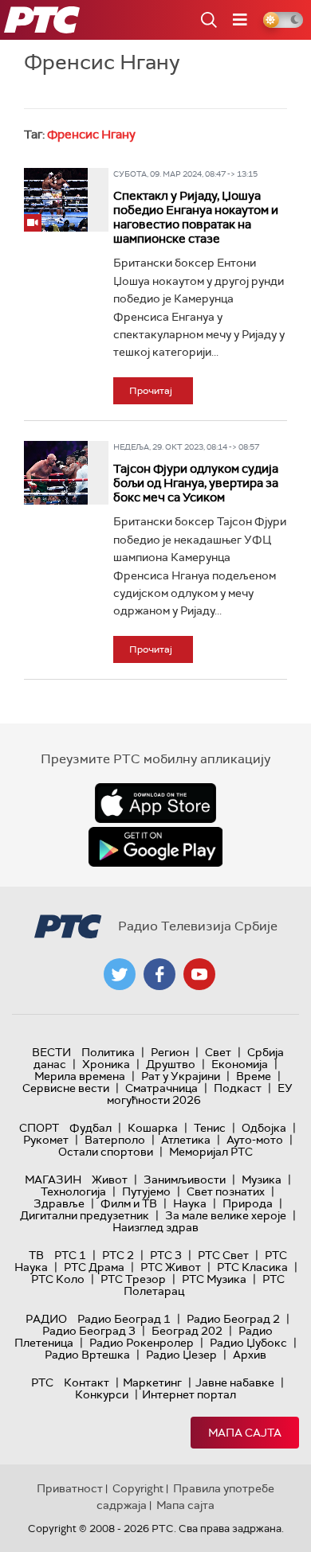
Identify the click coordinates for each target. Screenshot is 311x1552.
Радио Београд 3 (89, 1331)
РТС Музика (214, 1279)
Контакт (86, 1382)
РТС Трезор (133, 1279)
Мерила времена (79, 1076)
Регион (170, 1052)
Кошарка (153, 1128)
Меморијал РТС (211, 1152)
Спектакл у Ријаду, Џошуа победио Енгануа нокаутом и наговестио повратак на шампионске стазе (195, 217)
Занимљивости (185, 1179)
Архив (249, 1354)
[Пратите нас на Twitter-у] (120, 974)
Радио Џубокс (248, 1343)
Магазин (53, 1179)
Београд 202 (187, 1331)
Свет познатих (226, 1191)
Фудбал (90, 1128)
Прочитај (150, 390)
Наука (190, 1203)
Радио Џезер (181, 1354)
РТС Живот (170, 1267)
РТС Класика (252, 1267)
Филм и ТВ (128, 1203)
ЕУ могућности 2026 (200, 1094)
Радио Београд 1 (124, 1319)
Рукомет (46, 1140)
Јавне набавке (234, 1382)
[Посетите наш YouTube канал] (199, 974)
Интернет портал (189, 1394)
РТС (42, 1382)
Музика (261, 1179)
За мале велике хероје (225, 1215)
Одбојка (264, 1128)
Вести (51, 1052)
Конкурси (101, 1394)
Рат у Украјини (180, 1076)
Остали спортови (105, 1152)
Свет (218, 1052)
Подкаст (238, 1088)
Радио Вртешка (87, 1354)
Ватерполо (115, 1140)
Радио (46, 1319)
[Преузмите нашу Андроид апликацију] (155, 847)
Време (253, 1076)
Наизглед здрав (155, 1227)
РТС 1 (70, 1255)
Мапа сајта (244, 1432)
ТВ (36, 1255)
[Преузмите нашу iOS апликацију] (155, 803)
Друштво (170, 1064)
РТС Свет (223, 1255)
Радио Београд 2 (233, 1319)
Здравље (59, 1203)
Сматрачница (161, 1088)
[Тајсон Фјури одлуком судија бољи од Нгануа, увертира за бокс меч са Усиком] (56, 473)
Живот (110, 1179)
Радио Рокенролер (141, 1343)
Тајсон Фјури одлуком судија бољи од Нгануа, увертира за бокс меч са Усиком (195, 483)
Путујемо (146, 1191)
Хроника (106, 1064)
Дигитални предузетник (84, 1215)
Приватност (70, 1488)
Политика (108, 1052)
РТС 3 (166, 1255)
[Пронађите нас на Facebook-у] (159, 974)
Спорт (39, 1128)
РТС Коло (58, 1279)
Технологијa (73, 1191)
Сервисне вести (65, 1088)
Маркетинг (152, 1382)
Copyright (137, 1488)
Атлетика (186, 1140)
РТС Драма (94, 1267)
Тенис (210, 1128)
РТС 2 (118, 1255)
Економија (239, 1064)
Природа (247, 1203)
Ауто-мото (254, 1140)
